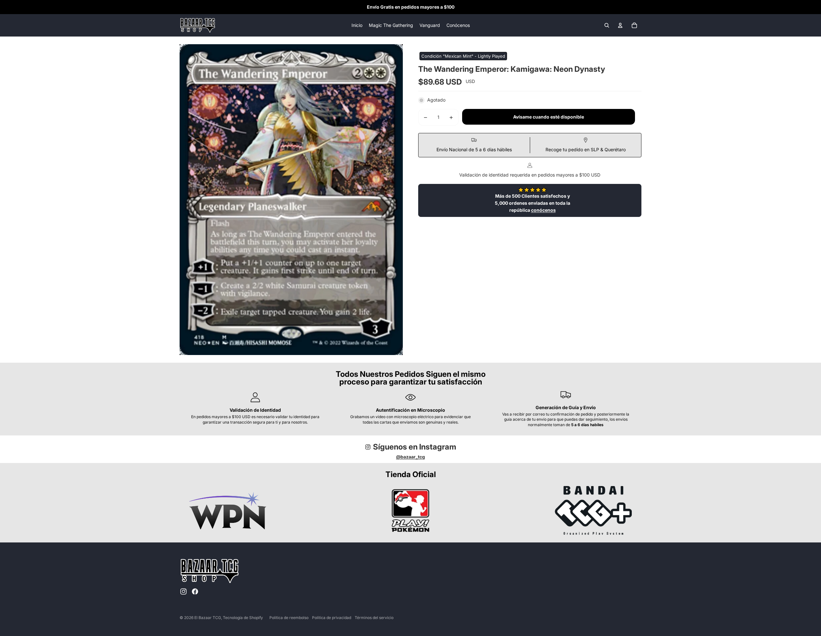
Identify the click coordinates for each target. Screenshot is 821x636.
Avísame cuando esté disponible (548, 117)
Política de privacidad (331, 617)
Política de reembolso (289, 617)
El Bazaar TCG (207, 617)
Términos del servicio (374, 617)
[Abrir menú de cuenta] (620, 25)
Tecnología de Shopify (243, 617)
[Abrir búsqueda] (607, 25)
